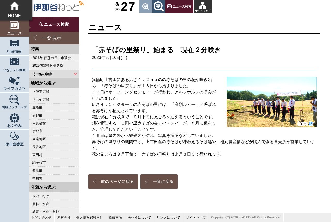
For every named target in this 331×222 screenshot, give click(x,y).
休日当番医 (14, 144)
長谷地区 (39, 147)
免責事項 (115, 217)
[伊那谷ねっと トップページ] (58, 6)
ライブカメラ (14, 89)
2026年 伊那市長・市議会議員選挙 (55, 58)
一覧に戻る (163, 181)
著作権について (139, 217)
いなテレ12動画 (14, 70)
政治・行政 (40, 196)
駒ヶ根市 (39, 163)
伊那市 (37, 131)
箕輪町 (37, 107)
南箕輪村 (39, 123)
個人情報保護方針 (89, 217)
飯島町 (37, 171)
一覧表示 (51, 38)
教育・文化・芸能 (45, 212)
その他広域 (40, 100)
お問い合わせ (42, 217)
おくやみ (14, 126)
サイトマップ (202, 10)
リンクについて (168, 217)
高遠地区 (39, 139)
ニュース (14, 33)
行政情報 (14, 52)
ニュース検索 (182, 6)
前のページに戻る (117, 181)
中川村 (37, 178)
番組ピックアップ (14, 107)
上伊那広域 (40, 92)
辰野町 (37, 115)
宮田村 (37, 155)
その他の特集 (42, 74)
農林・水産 (40, 204)
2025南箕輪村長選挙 (47, 66)
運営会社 (64, 217)
